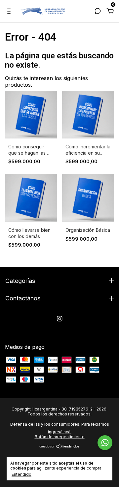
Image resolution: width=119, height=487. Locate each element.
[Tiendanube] (59, 446)
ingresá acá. (59, 431)
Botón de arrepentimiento (60, 436)
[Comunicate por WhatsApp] (105, 442)
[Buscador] (97, 11)
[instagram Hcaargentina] (60, 319)
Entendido (21, 474)
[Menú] (10, 11)
